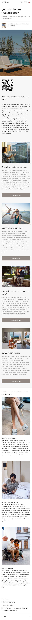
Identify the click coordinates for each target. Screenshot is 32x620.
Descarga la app (16, 195)
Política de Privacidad (8, 602)
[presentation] (25, 2)
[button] (16, 426)
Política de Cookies (7, 605)
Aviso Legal (5, 599)
